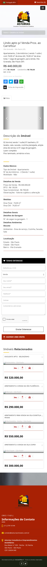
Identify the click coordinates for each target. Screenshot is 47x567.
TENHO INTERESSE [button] (14, 260)
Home (5, 32)
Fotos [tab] (7, 98)
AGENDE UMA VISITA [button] (15, 337)
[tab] (23, 261)
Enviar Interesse (23, 329)
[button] (6, 118)
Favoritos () (41, 2)
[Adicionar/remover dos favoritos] (42, 357)
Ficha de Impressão (15, 87)
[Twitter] (25, 563)
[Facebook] (21, 563)
